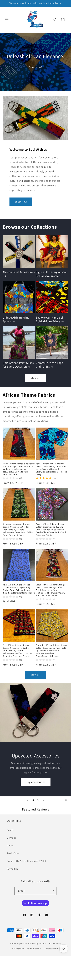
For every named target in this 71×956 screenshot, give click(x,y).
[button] (7, 19)
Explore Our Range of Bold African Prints (49, 319)
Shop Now (21, 201)
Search (10, 830)
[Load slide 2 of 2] (38, 800)
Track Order (13, 853)
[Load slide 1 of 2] (33, 800)
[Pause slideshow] (67, 800)
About (10, 845)
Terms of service (34, 948)
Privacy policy (17, 948)
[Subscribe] (53, 891)
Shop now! (35, 67)
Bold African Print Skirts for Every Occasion (18, 364)
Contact (11, 837)
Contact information (54, 948)
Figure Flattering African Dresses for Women (52, 274)
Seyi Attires (22, 943)
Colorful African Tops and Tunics (49, 364)
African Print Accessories (19, 272)
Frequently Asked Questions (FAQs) (26, 861)
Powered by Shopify (37, 943)
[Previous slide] (27, 800)
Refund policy (55, 943)
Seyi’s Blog (13, 868)
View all (35, 378)
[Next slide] (43, 800)
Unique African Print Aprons (16, 319)
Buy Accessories (35, 782)
